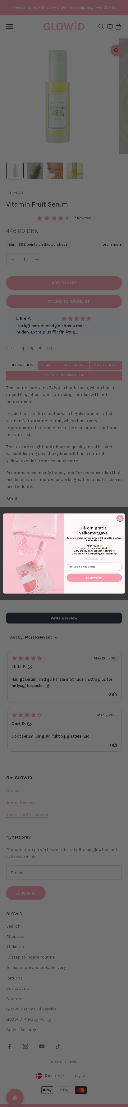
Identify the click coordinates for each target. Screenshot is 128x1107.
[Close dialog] (120, 518)
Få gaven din (94, 577)
